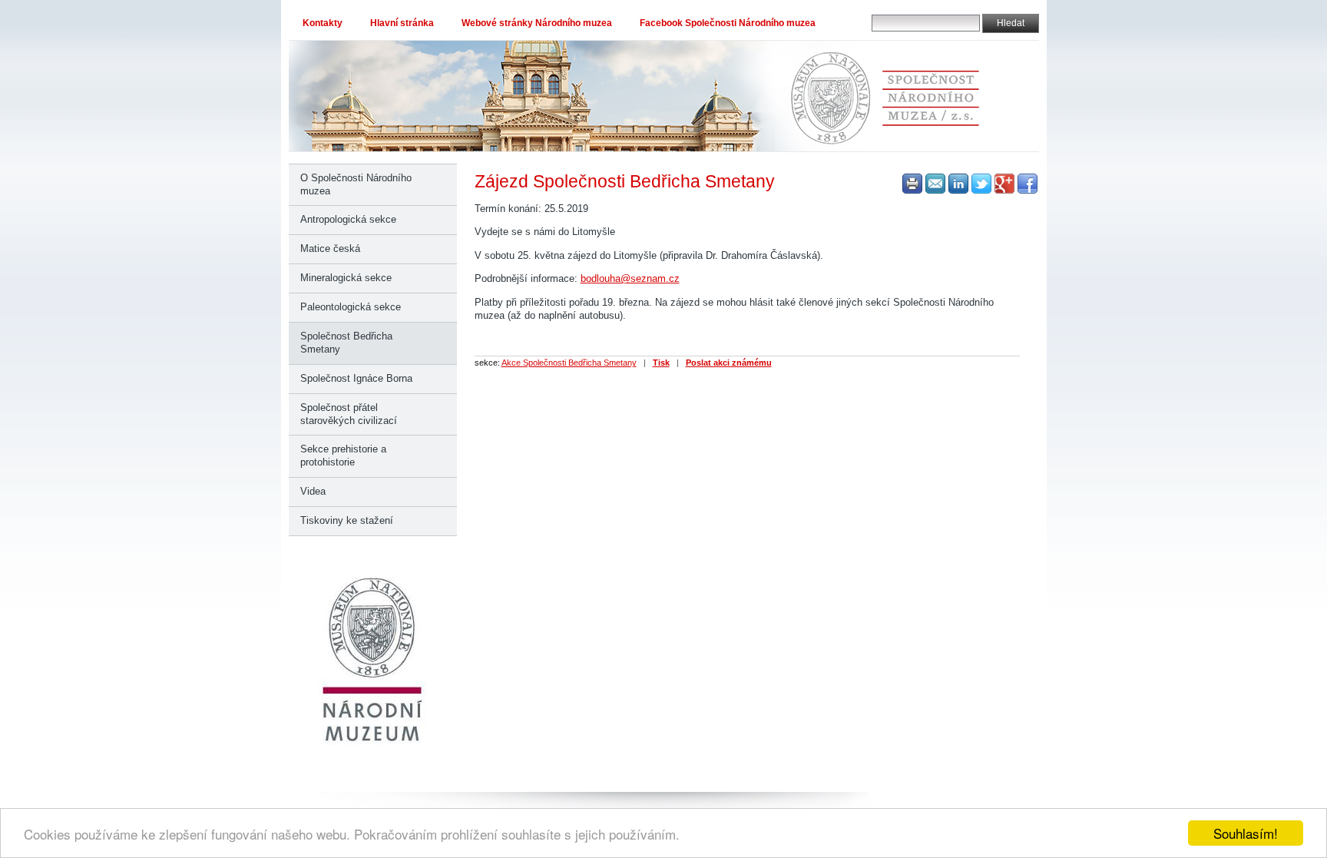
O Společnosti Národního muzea (356, 184)
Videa (313, 491)
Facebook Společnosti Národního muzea (728, 23)
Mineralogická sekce (346, 277)
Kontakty (323, 23)
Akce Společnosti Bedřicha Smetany (569, 362)
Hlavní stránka (402, 23)
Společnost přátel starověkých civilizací (348, 414)
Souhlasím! (1245, 833)
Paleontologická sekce (350, 307)
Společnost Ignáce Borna (356, 378)
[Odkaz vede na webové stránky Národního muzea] (373, 742)
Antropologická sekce (348, 219)
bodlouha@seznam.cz (630, 278)
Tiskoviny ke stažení (346, 520)
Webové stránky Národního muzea (537, 23)
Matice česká (330, 248)
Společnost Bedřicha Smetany (346, 342)
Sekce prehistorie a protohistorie (343, 455)
